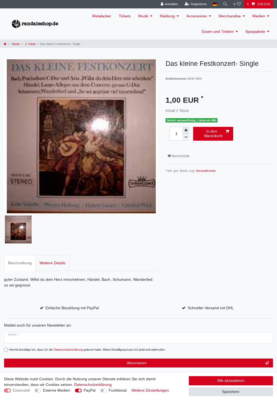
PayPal (89, 390)
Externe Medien (56, 390)
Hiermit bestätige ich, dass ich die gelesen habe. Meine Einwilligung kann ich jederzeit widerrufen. (87, 349)
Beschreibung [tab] (20, 263)
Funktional (118, 390)
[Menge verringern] (186, 137)
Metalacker (101, 16)
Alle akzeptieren (231, 380)
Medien (258, 16)
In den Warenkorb (213, 133)
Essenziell (21, 390)
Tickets (125, 16)
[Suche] (225, 4)
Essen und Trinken (218, 31)
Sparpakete (255, 31)
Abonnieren (137, 363)
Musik (143, 16)
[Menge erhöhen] (186, 130)
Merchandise (230, 16)
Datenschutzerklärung (93, 384)
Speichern (230, 391)
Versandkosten (206, 170)
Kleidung (167, 16)
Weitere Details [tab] (52, 263)
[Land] (215, 4)
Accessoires (196, 16)
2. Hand (29, 44)
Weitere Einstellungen (150, 390)
